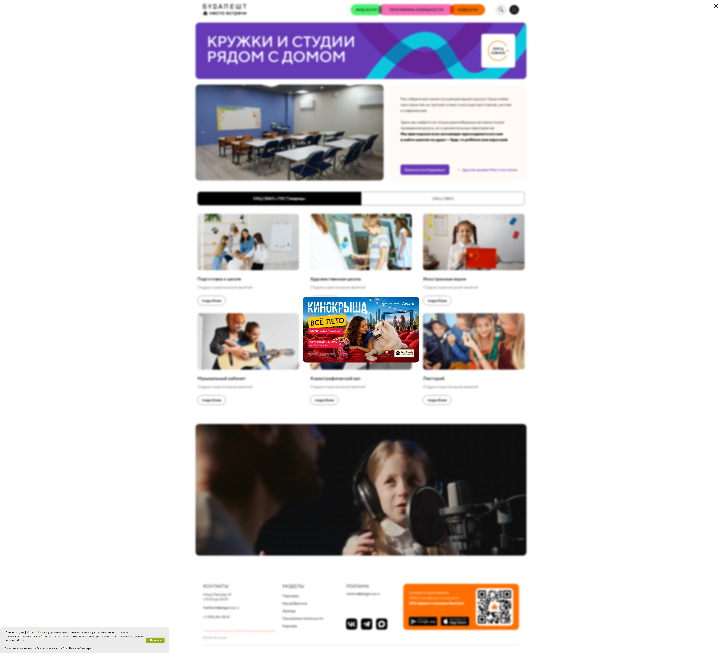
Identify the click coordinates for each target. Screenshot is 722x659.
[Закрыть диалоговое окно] (716, 6)
